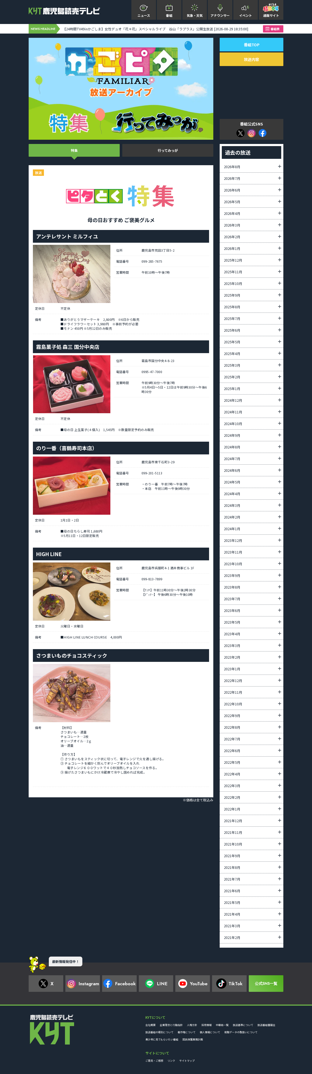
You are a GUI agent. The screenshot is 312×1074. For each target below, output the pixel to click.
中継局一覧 (222, 1025)
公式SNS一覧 (266, 983)
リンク (171, 1060)
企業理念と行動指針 (171, 1025)
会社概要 (150, 1025)
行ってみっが (168, 150)
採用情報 (206, 1025)
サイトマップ (187, 1060)
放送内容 (251, 59)
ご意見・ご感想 (154, 1060)
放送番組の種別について (159, 1032)
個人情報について (210, 1032)
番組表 (275, 29)
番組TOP (251, 44)
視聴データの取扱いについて (240, 1032)
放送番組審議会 (266, 1025)
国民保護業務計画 (193, 1039)
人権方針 (192, 1025)
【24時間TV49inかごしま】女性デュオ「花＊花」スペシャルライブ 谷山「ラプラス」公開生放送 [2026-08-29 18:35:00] (155, 28)
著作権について (186, 1032)
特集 (74, 150)
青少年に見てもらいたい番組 (161, 1039)
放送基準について (243, 1025)
